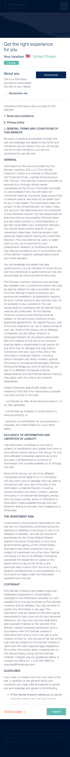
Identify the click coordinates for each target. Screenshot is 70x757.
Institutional (51, 75)
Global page (13, 711)
